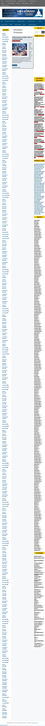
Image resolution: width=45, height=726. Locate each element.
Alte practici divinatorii (39, 560)
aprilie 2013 (36, 470)
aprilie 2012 (36, 489)
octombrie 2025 (37, 236)
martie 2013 (36, 472)
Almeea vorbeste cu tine (39, 557)
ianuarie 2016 (36, 418)
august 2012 (36, 482)
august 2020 (36, 332)
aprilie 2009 (36, 545)
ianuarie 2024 (37, 268)
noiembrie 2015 (37, 422)
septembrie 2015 (37, 425)
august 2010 (36, 520)
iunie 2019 (4, 310)
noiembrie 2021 (37, 309)
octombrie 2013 (37, 461)
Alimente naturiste (38, 556)
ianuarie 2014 (37, 456)
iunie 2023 (4, 156)
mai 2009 (4, 703)
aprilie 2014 (36, 451)
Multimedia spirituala (38, 607)
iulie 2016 (4, 424)
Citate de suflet (37, 570)
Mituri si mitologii (37, 605)
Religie (32, 3)
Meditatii (36, 602)
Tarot (35, 639)
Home (2, 1)
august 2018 (36, 370)
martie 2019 (36, 359)
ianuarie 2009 (37, 550)
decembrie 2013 (37, 457)
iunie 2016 (4, 426)
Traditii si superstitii (25, 3)
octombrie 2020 (37, 329)
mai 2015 (4, 467)
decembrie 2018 (37, 364)
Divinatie (2, 3)
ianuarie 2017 (36, 400)
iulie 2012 (4, 580)
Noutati (35, 608)
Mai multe (15, 65)
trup (38, 212)
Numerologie (36, 612)
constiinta (37, 168)
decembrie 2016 (37, 401)
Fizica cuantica (37, 594)
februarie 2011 (37, 511)
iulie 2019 (4, 308)
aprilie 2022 (36, 301)
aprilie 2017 (36, 395)
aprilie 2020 (36, 339)
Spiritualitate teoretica (22, 1)
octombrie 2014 (37, 442)
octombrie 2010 (37, 517)
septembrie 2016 (37, 406)
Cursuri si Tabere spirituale (37, 580)
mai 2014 (4, 506)
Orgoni (35, 615)
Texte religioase (38, 209)
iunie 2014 (4, 504)
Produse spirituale (38, 624)
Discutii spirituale (37, 584)
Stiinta (35, 637)
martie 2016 (36, 415)
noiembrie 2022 (37, 290)
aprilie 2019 (36, 357)
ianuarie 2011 (36, 512)
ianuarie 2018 (36, 381)
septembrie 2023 (37, 275)
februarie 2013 (37, 473)
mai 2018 (4, 351)
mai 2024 (4, 119)
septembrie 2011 (37, 500)
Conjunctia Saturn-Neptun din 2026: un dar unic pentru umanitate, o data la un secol (39, 140)
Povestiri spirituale (38, 621)
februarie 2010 (37, 529)
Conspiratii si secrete (38, 572)
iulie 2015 (4, 463)
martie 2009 (36, 547)
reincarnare (37, 196)
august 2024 (36, 257)
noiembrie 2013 (37, 459)
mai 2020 (4, 273)
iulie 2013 (4, 541)
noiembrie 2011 (37, 497)
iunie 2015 (4, 465)
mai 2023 (4, 158)
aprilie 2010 (36, 526)
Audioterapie (36, 566)
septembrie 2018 (37, 368)
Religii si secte (37, 629)
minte (38, 187)
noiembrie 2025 (37, 234)
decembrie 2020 (37, 326)
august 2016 (36, 407)
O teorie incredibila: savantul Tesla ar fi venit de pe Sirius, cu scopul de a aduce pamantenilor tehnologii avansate (39, 119)
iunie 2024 (4, 117)
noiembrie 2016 (37, 403)
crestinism (37, 171)
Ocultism (36, 614)
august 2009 (36, 539)
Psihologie (36, 626)
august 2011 (36, 501)
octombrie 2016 (37, 404)
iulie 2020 (4, 269)
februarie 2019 (37, 361)
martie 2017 (36, 397)
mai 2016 (4, 428)
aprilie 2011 (36, 507)
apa (36, 164)
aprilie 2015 (36, 432)
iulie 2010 (4, 658)
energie (39, 178)
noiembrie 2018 (37, 365)
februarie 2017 (37, 398)
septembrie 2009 (37, 537)
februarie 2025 (37, 248)
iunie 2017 (4, 387)
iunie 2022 (4, 195)
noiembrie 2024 (37, 253)
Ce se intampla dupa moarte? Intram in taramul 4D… (38, 93)
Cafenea (35, 569)
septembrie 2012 (37, 481)
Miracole (36, 603)
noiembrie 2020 (37, 328)
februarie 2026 (37, 229)
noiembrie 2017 (37, 384)
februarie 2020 (37, 342)
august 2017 (36, 389)
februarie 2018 (37, 379)
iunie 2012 (4, 582)
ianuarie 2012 (36, 493)
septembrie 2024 (37, 256)
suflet (38, 206)
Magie (35, 599)
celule (42, 167)
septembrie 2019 (37, 350)
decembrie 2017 (37, 382)
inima (38, 186)
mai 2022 (4, 197)
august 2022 (36, 295)
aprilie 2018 (5, 353)
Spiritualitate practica (32, 1)
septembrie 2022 (37, 293)
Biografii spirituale (38, 567)
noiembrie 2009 (37, 534)
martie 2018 (36, 378)
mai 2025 (4, 80)
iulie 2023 (4, 154)
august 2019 (36, 351)
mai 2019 (4, 312)
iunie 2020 (4, 271)
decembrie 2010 (37, 514)
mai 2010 (4, 662)
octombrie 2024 (37, 254)
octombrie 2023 (37, 273)
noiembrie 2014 (37, 440)
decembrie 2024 (37, 251)
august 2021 (36, 314)
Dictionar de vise (37, 582)
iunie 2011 (4, 621)
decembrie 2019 (37, 345)
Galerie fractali (37, 597)
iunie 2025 (4, 78)
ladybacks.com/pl (4, 725)
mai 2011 (4, 623)
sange (39, 197)
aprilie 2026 (36, 226)
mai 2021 (4, 236)
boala (41, 165)
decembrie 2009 (37, 533)
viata (38, 213)
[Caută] (43, 32)
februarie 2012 (37, 492)
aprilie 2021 (5, 238)
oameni (39, 189)
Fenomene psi (38, 180)
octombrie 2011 (37, 498)
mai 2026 (4, 41)
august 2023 (36, 276)
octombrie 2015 (37, 423)
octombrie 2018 (37, 367)
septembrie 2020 (37, 331)
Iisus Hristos (38, 184)
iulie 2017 (4, 385)
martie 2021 (36, 322)
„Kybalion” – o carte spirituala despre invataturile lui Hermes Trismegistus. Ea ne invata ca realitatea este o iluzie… (39, 112)
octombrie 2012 (37, 479)
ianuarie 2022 (37, 306)
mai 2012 (4, 584)
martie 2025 (36, 246)
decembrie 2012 (37, 476)
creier (38, 170)
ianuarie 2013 (36, 475)
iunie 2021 (4, 234)
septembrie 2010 (37, 518)
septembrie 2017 (37, 387)
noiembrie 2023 (37, 271)
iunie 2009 (36, 542)
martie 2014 (36, 453)
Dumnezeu (37, 175)
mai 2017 (4, 389)
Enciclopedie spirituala (38, 587)
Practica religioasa (38, 623)
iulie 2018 (4, 347)
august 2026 (36, 220)
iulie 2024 (4, 115)
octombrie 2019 (37, 348)
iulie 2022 (4, 193)
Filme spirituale (37, 591)
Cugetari (36, 578)
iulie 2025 (4, 76)
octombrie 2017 (37, 386)
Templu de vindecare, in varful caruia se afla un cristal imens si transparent (39, 134)
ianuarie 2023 (37, 287)
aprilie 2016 (36, 414)
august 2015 (36, 426)
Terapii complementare (39, 640)
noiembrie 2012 (37, 478)
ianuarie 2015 (36, 437)
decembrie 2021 (37, 307)
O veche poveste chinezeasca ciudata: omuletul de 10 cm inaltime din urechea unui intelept (39, 147)
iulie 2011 (4, 619)
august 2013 (36, 464)
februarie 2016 (37, 417)
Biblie (36, 165)
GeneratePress (35, 722)
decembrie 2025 (37, 232)
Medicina (18, 3)
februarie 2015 (37, 436)
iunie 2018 (4, 349)
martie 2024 (36, 265)
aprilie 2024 (36, 264)
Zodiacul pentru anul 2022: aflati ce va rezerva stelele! (22, 38)
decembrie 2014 (37, 439)
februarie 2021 (37, 323)
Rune (35, 630)
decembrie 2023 (37, 270)
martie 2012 (36, 490)
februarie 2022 (37, 304)
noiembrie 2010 (37, 515)
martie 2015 (36, 434)
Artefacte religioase (38, 563)
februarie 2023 (37, 286)
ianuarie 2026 (37, 231)
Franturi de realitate (10, 3)
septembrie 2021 (37, 312)
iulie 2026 (4, 37)
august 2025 (36, 239)
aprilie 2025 (36, 245)
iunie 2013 (4, 543)
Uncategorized (37, 646)
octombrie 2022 (37, 292)
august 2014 (36, 445)
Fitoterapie (37, 181)
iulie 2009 (4, 697)
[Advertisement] (39, 58)
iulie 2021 (4, 232)
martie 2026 (36, 228)
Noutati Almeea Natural (39, 610)
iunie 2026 (4, 39)
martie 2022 (36, 303)
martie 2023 (36, 284)
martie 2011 (36, 509)
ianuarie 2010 (37, 531)
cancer (36, 167)
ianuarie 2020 (37, 343)
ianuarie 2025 (37, 250)
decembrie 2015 (37, 420)
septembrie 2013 (37, 462)
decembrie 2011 (37, 495)
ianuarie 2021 (36, 325)
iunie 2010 (4, 660)
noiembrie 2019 (37, 346)
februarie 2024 (37, 267)
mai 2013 (4, 545)
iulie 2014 (4, 502)
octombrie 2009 (37, 536)
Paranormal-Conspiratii (5, 5)
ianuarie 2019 (36, 362)
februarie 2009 (37, 548)
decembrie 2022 (37, 289)
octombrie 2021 (37, 311)
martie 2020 (36, 340)
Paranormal (40, 190)
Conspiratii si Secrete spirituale (10, 1)
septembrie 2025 (37, 237)
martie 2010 (36, 528)
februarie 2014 (37, 454)
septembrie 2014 (37, 443)
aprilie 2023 (36, 282)
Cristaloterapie (37, 576)
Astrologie (15, 67)
